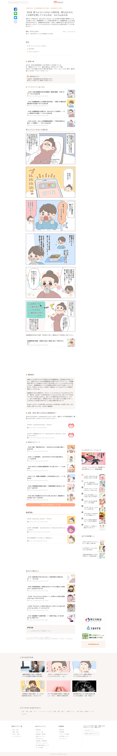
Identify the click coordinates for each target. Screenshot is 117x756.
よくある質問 (39, 747)
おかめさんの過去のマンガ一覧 (50, 505)
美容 (59, 711)
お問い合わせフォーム (91, 733)
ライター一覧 (39, 732)
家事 (31, 711)
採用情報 (61, 732)
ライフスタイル (16, 736)
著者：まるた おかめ (32, 31)
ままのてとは (39, 738)
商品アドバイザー (40, 736)
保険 (27, 711)
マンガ (92, 711)
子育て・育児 (16, 734)
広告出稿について (64, 736)
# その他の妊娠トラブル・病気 (41, 8)
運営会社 (61, 729)
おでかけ (24, 714)
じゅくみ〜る (63, 738)
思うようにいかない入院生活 (37, 46)
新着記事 (38, 729)
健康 (55, 711)
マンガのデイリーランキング (91, 450)
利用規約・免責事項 (41, 741)
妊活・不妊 (15, 729)
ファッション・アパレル (45, 711)
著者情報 (31, 49)
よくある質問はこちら (87, 730)
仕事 (23, 711)
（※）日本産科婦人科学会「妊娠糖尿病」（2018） (39, 631)
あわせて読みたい (34, 52)
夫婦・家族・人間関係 (83, 711)
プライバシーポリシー (42, 743)
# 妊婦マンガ (29, 8)
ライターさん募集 (64, 734)
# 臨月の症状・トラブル (56, 8)
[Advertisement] (38, 361)
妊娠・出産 (15, 732)
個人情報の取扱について (42, 745)
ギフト (35, 711)
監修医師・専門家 (40, 734)
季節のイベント (71, 711)
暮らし (63, 711)
